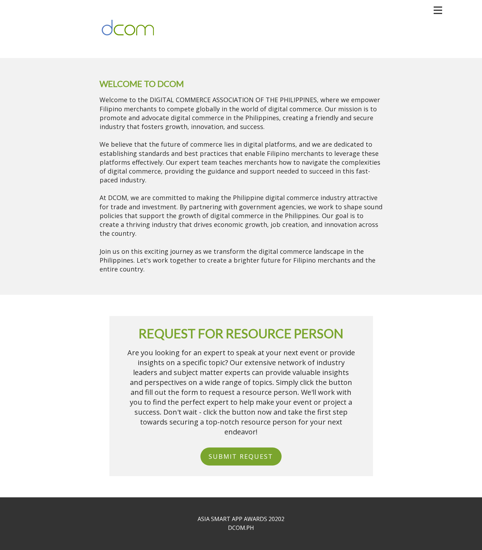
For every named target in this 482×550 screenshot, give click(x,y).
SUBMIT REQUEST (241, 456)
